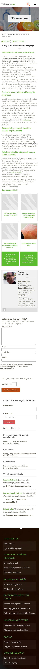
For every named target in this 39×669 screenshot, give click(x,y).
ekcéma (7, 41)
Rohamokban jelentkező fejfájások (19, 613)
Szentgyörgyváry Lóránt (12, 493)
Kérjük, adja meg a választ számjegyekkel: (17, 379)
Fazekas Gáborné (10, 480)
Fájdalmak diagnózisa (13, 589)
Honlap (4, 357)
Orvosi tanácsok (11, 563)
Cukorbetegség (10, 662)
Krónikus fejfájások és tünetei (17, 603)
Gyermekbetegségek (13, 548)
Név (4, 347)
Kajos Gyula (8, 509)
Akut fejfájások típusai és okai (17, 608)
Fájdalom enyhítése (13, 584)
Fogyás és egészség (12, 642)
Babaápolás (9, 543)
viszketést (26, 120)
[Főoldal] (2, 34)
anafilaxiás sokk (15, 172)
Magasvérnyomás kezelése (16, 630)
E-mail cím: (7, 413)
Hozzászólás (7, 327)
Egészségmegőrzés (12, 572)
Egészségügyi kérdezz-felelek (17, 567)
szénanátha (19, 41)
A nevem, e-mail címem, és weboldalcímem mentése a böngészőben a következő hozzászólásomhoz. (16, 367)
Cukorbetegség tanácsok (15, 658)
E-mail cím (6, 352)
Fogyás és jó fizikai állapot (15, 646)
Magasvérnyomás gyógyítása (17, 625)
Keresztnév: (8, 406)
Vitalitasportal (8, 4)
